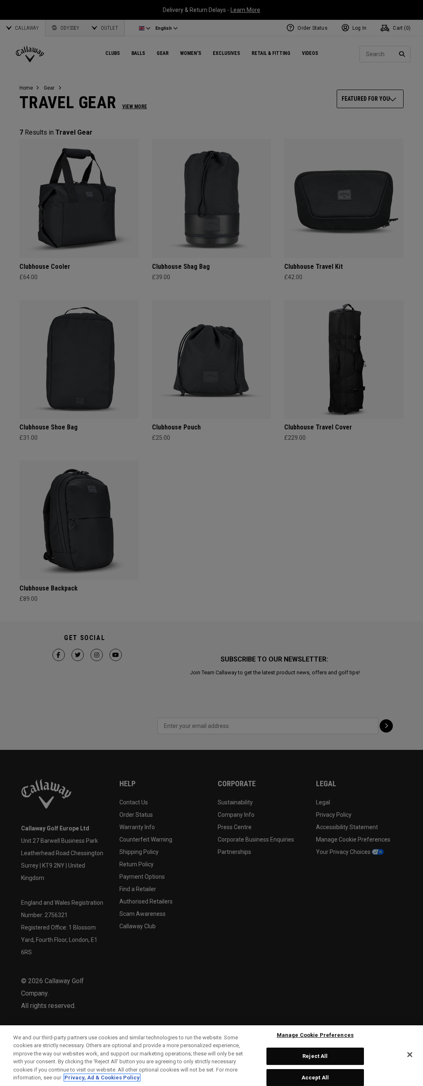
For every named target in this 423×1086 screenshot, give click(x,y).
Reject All (315, 1056)
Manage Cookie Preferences (315, 1035)
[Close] (410, 1055)
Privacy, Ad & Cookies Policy (102, 1077)
